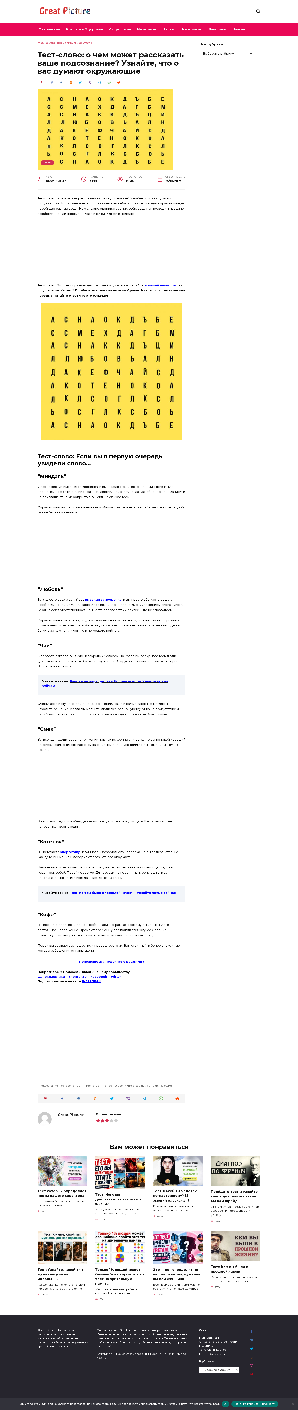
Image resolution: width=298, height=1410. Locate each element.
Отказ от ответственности (218, 1341)
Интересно (147, 29)
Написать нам (209, 1337)
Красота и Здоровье (84, 29)
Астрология (120, 29)
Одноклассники (51, 977)
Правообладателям (213, 1354)
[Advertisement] (111, 249)
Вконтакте (77, 977)
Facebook (99, 977)
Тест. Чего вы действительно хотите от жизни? (119, 1199)
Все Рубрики (73, 43)
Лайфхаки (217, 29)
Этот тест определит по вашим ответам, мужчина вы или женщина (176, 1274)
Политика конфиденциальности (254, 1403)
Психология (191, 29)
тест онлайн (94, 1085)
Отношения (49, 29)
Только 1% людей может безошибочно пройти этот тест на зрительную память (119, 1276)
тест (78, 1085)
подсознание (49, 1085)
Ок (225, 1403)
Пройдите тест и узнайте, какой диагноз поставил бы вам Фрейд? (234, 1196)
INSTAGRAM (91, 981)
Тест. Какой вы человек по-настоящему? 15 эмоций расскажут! (175, 1195)
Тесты (169, 29)
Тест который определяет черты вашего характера (62, 1193)
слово (66, 1085)
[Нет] (293, 1404)
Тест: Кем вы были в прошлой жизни (229, 1268)
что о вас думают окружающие (149, 1085)
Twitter (115, 977)
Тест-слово (115, 1085)
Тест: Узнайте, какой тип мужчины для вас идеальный (60, 1274)
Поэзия (238, 29)
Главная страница (50, 43)
